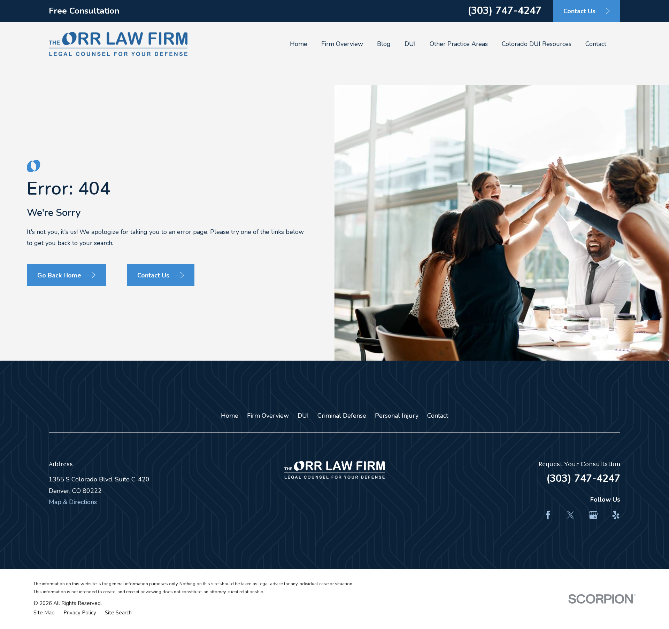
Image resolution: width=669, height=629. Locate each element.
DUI (303, 415)
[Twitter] (570, 515)
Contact (437, 415)
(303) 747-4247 (504, 10)
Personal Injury (396, 415)
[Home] (118, 44)
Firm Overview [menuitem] (342, 44)
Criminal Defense (341, 415)
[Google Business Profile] (593, 515)
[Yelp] (616, 515)
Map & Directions (73, 502)
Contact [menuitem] (595, 44)
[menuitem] (44, 613)
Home (229, 415)
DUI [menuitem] (410, 44)
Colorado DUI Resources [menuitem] (536, 44)
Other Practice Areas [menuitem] (459, 44)
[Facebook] (548, 515)
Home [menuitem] (298, 44)
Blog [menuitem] (384, 44)
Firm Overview (268, 415)
